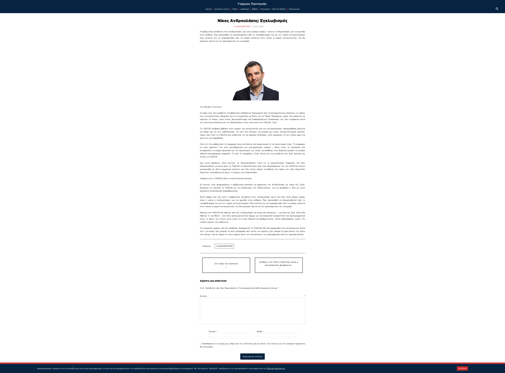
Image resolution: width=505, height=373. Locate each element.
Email (260, 331)
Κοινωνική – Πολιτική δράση (273, 9)
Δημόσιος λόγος (222, 9)
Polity (235, 9)
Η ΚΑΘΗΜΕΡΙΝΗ (224, 246)
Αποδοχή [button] (462, 368)
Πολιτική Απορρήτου (275, 368)
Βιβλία (255, 9)
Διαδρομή (244, 9)
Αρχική (209, 9)
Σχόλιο (252, 296)
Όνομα (213, 331)
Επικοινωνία (294, 9)
